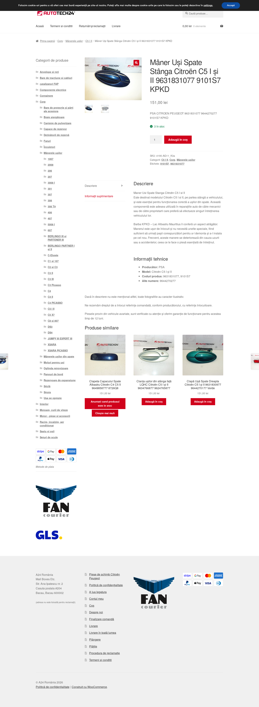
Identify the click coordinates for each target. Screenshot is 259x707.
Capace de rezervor (55, 129)
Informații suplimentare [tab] (99, 196)
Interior (44, 404)
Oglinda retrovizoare (56, 368)
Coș (91, 605)
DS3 (50, 326)
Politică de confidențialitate (106, 585)
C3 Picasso (54, 285)
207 (50, 176)
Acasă (40, 26)
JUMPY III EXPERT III (60, 338)
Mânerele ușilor (74, 41)
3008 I (51, 182)
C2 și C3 (53, 267)
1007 (50, 159)
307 (50, 194)
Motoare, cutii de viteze (54, 410)
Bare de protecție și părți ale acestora (58, 109)
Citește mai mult (105, 413)
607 (50, 230)
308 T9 (52, 206)
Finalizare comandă (101, 619)
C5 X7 (51, 314)
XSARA (52, 344)
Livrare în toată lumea (102, 633)
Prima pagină (47, 41)
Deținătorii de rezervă (56, 135)
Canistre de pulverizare (57, 123)
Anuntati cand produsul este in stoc (105, 403)
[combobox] (203, 13)
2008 (50, 164)
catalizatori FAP (49, 84)
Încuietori (49, 147)
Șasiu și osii (47, 431)
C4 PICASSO (55, 302)
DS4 (50, 332)
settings (208, 5)
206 (50, 170)
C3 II (50, 273)
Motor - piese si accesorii (55, 416)
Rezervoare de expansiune (60, 380)
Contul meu (96, 599)
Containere (46, 95)
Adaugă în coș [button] (154, 401)
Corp (60, 41)
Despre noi (96, 612)
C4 (49, 291)
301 (50, 188)
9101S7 (164, 163)
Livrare (116, 26)
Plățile (93, 646)
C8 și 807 (53, 320)
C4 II (50, 296)
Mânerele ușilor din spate (59, 356)
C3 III (51, 279)
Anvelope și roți (49, 72)
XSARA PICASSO (58, 350)
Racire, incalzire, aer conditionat (52, 423)
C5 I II (88, 41)
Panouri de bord (53, 374)
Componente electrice (53, 90)
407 (50, 218)
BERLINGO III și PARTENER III (57, 237)
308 (50, 200)
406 (50, 212)
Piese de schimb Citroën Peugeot (104, 576)
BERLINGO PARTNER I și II (61, 247)
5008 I (51, 224)
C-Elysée (53, 255)
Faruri (47, 141)
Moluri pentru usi (54, 362)
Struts (47, 392)
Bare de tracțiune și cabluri (56, 78)
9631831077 (177, 163)
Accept (231, 5)
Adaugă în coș (178, 140)
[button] (136, 63)
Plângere (95, 639)
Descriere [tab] (91, 186)
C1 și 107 (53, 261)
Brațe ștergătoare (54, 117)
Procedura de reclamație (104, 653)
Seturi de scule (49, 437)
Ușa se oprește (53, 398)
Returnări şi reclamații (92, 26)
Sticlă (47, 386)
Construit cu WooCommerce (89, 687)
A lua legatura (98, 592)
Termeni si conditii (61, 26)
